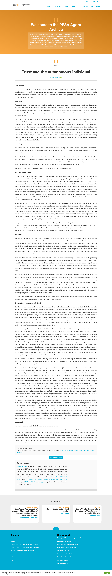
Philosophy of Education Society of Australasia (70, 538)
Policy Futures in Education (64, 557)
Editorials (24, 544)
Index (11, 560)
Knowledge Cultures (62, 560)
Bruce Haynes (55, 77)
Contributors (95, 1)
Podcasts (95, 7)
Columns (57, 7)
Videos (85, 7)
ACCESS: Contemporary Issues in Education (22, 550)
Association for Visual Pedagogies (66, 547)
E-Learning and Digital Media (65, 554)
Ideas (47, 7)
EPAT (67, 7)
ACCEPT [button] (107, 573)
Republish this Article (56, 457)
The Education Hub (62, 563)
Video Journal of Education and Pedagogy (68, 544)
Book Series (24, 547)
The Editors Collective (63, 550)
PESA (86, 1)
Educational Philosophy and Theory (66, 541)
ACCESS (75, 7)
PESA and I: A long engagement (36, 482)
